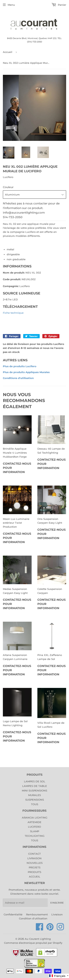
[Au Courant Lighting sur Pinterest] (50, 928)
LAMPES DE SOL (34, 781)
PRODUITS (34, 871)
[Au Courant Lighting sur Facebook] (40, 928)
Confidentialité (13, 914)
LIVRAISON (34, 858)
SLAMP (34, 831)
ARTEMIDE (34, 822)
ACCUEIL (34, 876)
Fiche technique (13, 312)
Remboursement (37, 914)
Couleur (8, 187)
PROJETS (34, 867)
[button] (59, 976)
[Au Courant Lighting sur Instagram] (60, 928)
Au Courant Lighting (38, 938)
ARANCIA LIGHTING (34, 817)
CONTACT (34, 853)
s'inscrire (57, 902)
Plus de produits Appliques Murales (26, 372)
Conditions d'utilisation (18, 378)
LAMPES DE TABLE (34, 785)
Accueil (7, 51)
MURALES (34, 795)
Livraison (57, 914)
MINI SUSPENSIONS (34, 790)
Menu (11, 4)
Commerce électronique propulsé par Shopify (33, 942)
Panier (61, 4)
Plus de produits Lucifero (19, 366)
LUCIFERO (34, 826)
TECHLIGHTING (34, 835)
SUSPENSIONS (34, 799)
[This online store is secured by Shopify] (46, 956)
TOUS (34, 804)
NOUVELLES (35, 862)
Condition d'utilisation (33, 918)
